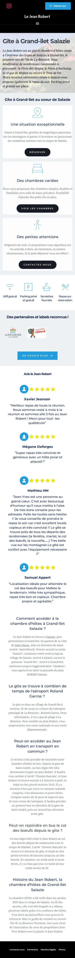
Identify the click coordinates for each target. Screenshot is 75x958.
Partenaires (32, 949)
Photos (62, 949)
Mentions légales (48, 949)
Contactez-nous (17, 949)
